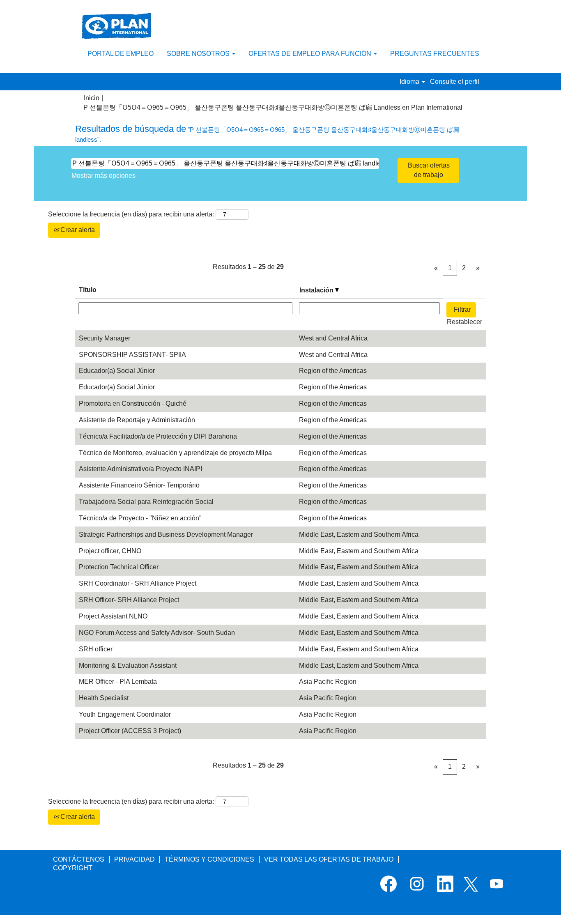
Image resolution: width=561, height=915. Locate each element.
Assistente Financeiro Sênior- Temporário (139, 485)
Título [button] (88, 289)
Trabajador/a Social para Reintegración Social (146, 501)
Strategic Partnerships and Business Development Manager (166, 534)
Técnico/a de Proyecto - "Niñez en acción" (140, 518)
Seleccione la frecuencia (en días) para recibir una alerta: (131, 214)
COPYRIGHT (72, 867)
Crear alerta (77, 229)
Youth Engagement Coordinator (125, 714)
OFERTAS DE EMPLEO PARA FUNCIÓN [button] (310, 53)
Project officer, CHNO (110, 550)
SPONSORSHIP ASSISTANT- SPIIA (132, 354)
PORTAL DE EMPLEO (120, 53)
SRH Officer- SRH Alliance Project (129, 599)
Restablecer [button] (464, 321)
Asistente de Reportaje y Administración (137, 419)
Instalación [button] (317, 290)
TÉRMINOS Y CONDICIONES (209, 859)
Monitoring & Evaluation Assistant (128, 665)
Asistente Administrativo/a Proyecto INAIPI (140, 468)
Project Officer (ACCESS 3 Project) (130, 730)
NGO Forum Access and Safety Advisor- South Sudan (157, 632)
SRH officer (96, 649)
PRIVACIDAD (134, 859)
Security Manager (104, 338)
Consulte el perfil (454, 81)
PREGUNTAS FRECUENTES (434, 53)
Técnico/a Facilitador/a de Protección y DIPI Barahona (158, 436)
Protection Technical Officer (119, 566)
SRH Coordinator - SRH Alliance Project (137, 583)
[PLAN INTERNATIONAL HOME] (116, 25)
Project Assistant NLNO (113, 616)
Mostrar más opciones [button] (103, 175)
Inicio (91, 97)
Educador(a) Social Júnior (117, 370)
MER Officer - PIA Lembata (118, 681)
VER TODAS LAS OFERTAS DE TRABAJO (328, 859)
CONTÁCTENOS (78, 859)
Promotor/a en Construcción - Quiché (132, 403)
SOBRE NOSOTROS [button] (199, 53)
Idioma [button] (410, 81)
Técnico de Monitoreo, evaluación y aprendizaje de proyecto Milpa (175, 452)
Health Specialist (104, 697)
